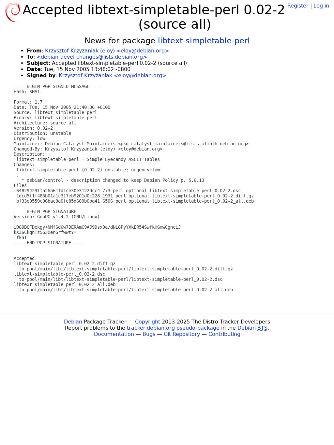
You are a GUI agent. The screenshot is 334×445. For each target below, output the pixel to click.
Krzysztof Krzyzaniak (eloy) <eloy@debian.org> (107, 51)
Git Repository (182, 334)
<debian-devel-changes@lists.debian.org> (92, 57)
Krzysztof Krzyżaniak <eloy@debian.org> (112, 75)
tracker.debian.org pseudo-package (173, 328)
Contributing (224, 334)
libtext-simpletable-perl (204, 40)
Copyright (147, 322)
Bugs (149, 334)
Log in (321, 6)
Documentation (114, 334)
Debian (73, 322)
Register (298, 6)
